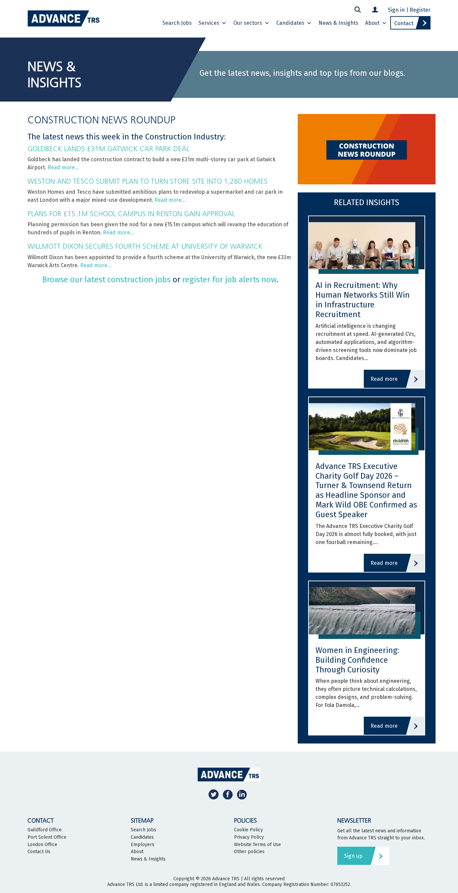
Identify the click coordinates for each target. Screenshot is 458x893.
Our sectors (247, 23)
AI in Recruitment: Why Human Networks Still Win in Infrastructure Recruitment (363, 300)
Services (208, 23)
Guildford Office (44, 830)
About (372, 23)
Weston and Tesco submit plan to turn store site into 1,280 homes (147, 181)
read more (384, 379)
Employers (142, 844)
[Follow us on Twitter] (214, 794)
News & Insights (338, 23)
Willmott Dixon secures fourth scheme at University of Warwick (145, 246)
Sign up (353, 856)
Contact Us (38, 851)
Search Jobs (177, 23)
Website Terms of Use (257, 844)
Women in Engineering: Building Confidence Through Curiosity (357, 660)
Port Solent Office (46, 837)
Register (420, 10)
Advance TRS (225, 879)
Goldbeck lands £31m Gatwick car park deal (108, 148)
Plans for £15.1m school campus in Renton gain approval (131, 214)
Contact (403, 23)
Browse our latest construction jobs (106, 279)
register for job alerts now (229, 279)
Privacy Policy (249, 837)
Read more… (63, 167)
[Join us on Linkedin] (242, 794)
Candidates (290, 23)
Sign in (396, 10)
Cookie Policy (248, 830)
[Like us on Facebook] (228, 794)
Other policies (249, 851)
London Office (42, 844)
